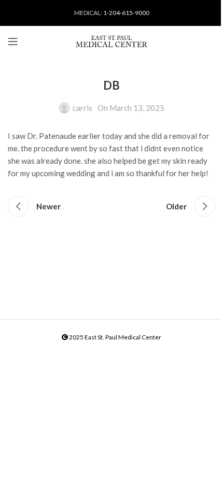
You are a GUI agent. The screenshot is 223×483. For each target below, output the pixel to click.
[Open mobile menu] (13, 41)
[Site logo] (111, 41)
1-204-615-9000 (126, 13)
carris (82, 107)
